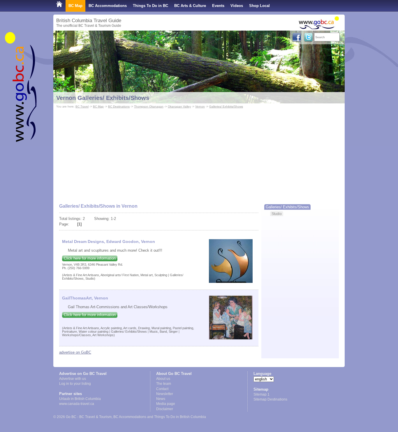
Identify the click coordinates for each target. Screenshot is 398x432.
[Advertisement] (199, 153)
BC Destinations (119, 106)
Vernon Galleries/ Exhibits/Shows (102, 98)
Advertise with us (72, 378)
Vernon (200, 106)
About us (163, 378)
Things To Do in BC (150, 5)
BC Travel (82, 106)
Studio (277, 214)
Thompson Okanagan (148, 106)
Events (218, 5)
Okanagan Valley (179, 106)
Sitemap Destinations (270, 399)
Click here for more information (90, 258)
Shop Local (259, 5)
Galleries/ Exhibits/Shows (226, 106)
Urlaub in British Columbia (80, 399)
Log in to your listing (75, 383)
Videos (236, 5)
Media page (165, 403)
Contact (162, 389)
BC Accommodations (108, 5)
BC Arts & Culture (190, 5)
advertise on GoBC (75, 352)
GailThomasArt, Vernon (85, 298)
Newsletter (164, 394)
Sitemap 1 (261, 394)
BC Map (75, 5)
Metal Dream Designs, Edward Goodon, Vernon (108, 241)
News (160, 399)
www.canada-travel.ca (76, 403)
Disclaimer (164, 409)
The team (163, 383)
